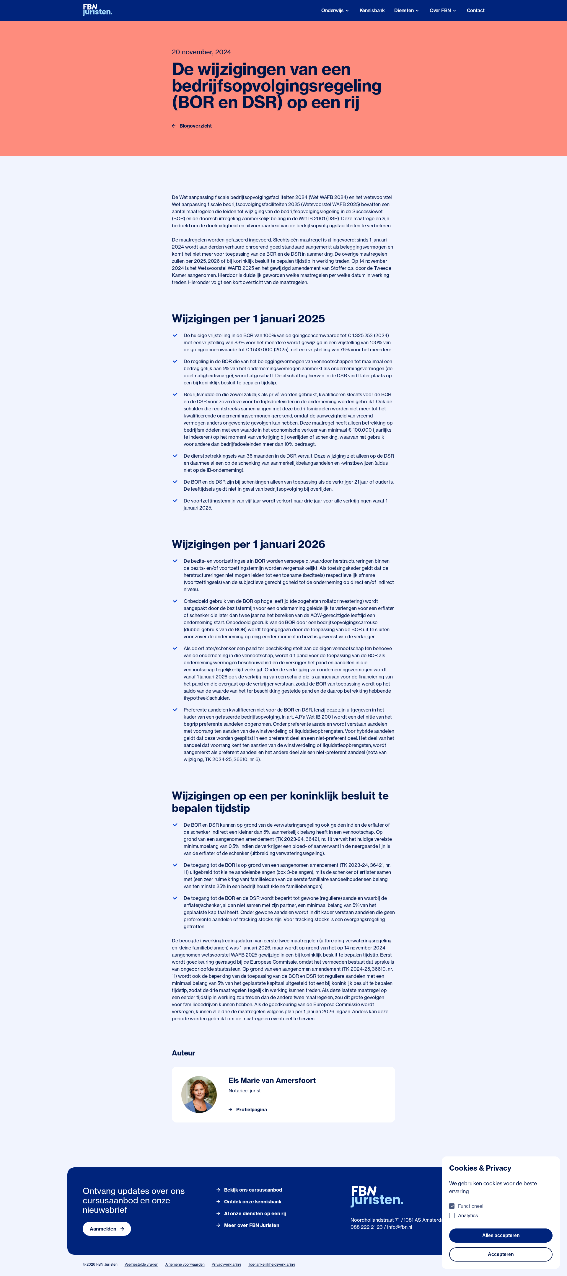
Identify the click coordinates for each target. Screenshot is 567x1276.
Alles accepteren (501, 1235)
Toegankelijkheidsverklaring (271, 1264)
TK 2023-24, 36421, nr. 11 (304, 839)
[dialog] (501, 1212)
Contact (476, 10)
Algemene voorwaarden (185, 1264)
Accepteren (501, 1254)
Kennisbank (372, 10)
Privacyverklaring (226, 1264)
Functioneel (470, 1206)
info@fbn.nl (399, 1227)
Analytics (468, 1215)
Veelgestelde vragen (141, 1264)
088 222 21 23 (367, 1227)
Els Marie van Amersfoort (272, 1080)
